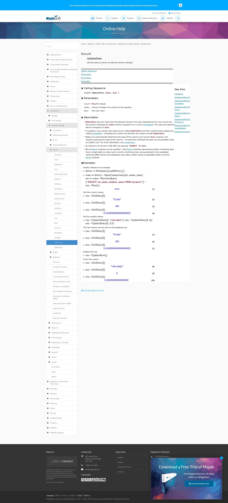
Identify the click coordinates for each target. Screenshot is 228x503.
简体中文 (87, 495)
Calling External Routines (60, 333)
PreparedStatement (60, 145)
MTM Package (56, 338)
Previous (57, 228)
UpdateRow (58, 247)
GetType (57, 203)
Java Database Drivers (61, 277)
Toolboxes (53, 423)
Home (83, 44)
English (57, 495)
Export (53, 372)
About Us (50, 452)
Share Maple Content (57, 77)
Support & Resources (124, 467)
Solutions (121, 462)
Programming (54, 96)
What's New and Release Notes (61, 60)
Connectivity (54, 111)
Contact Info (86, 452)
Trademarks (118, 499)
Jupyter (54, 362)
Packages (54, 116)
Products (121, 457)
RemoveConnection (60, 318)
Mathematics (54, 81)
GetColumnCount (60, 174)
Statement (56, 257)
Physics (52, 86)
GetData (57, 179)
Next (56, 223)
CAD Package (56, 120)
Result (55, 150)
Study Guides (54, 398)
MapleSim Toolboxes (57, 433)
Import (53, 377)
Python (54, 357)
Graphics (53, 101)
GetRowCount (59, 194)
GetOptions (58, 189)
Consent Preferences (106, 499)
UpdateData (58, 242)
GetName (57, 184)
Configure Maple (56, 418)
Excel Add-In (55, 367)
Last (55, 218)
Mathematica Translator (60, 342)
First (56, 169)
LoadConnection (59, 308)
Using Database (58, 272)
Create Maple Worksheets (59, 64)
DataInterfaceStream (60, 135)
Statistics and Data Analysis (60, 91)
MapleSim (53, 428)
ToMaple (57, 238)
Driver (55, 140)
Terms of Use (87, 499)
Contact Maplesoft (160, 13)
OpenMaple (55, 347)
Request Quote (175, 13)
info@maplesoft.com (92, 469)
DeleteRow (58, 164)
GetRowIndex (59, 199)
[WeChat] (104, 479)
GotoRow (57, 208)
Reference (53, 403)
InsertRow (58, 213)
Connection (57, 130)
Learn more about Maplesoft (54, 482)
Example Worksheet (60, 267)
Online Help (100, 44)
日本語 (79, 495)
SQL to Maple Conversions (62, 291)
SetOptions (58, 233)
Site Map (126, 499)
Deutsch (72, 495)
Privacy (95, 499)
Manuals (53, 413)
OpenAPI (54, 352)
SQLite (55, 252)
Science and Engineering (58, 106)
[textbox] (106, 171)
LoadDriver (57, 313)
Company (121, 472)
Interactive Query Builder (62, 303)
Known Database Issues (62, 281)
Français (65, 495)
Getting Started (55, 55)
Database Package (57, 125)
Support (91, 44)
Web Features (56, 323)
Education (53, 394)
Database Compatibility (61, 286)
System (52, 408)
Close (56, 160)
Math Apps (54, 389)
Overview (57, 155)
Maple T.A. (55, 328)
